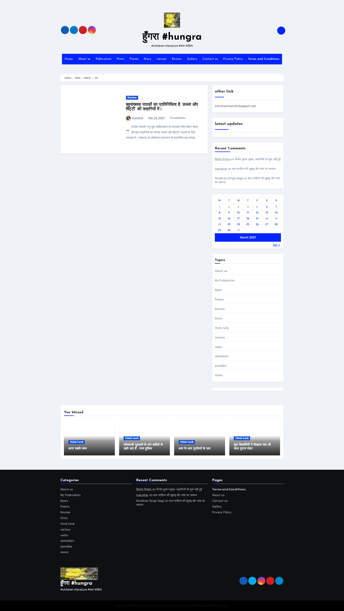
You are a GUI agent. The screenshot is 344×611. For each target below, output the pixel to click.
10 (238, 212)
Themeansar (219, 605)
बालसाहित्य (220, 366)
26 (257, 224)
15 (219, 218)
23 (229, 224)
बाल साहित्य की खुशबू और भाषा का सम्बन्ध (254, 168)
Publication (103, 59)
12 (257, 212)
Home (69, 59)
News (120, 59)
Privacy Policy (233, 59)
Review (177, 59)
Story (147, 59)
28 (276, 224)
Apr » (276, 245)
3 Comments (177, 118)
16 (229, 218)
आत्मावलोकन (221, 356)
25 (247, 224)
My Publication (225, 280)
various (161, 59)
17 (238, 218)
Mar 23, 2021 (156, 118)
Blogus (202, 605)
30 (229, 230)
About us (84, 59)
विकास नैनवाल (222, 159)
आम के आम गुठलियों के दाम (194, 448)
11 (248, 212)
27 (266, 224)
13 (266, 212)
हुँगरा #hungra (172, 37)
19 (257, 218)
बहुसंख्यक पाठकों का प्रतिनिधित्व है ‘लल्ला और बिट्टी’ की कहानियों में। (162, 107)
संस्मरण (219, 375)
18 (248, 218)
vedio (218, 347)
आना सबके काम (77, 448)
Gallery (192, 59)
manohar (138, 118)
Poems (134, 59)
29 (219, 230)
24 (238, 224)
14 (276, 212)
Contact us (210, 59)
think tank (222, 328)
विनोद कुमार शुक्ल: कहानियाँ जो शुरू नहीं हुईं (258, 159)
